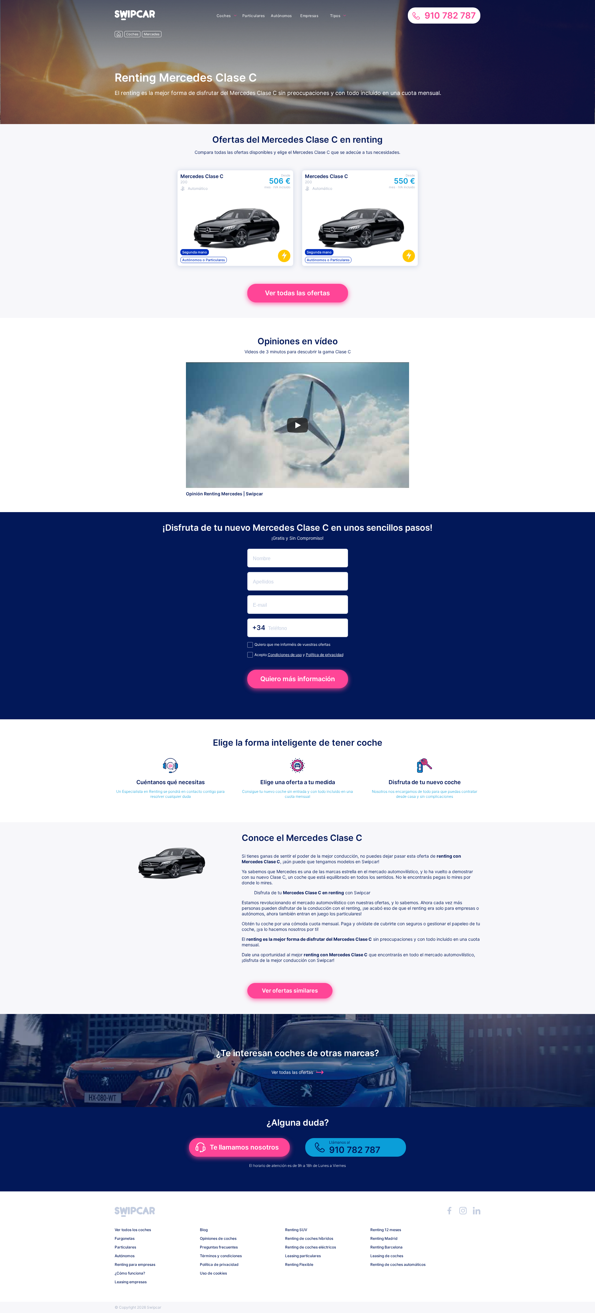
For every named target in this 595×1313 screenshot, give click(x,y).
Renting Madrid (384, 1238)
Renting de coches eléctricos (310, 1247)
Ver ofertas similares (290, 990)
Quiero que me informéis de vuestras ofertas (292, 644)
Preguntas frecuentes (219, 1247)
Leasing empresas (131, 1282)
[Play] (297, 425)
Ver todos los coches (133, 1229)
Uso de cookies (213, 1273)
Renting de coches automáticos (397, 1264)
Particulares (253, 15)
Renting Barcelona (386, 1247)
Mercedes (152, 34)
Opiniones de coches (218, 1238)
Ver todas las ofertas (297, 293)
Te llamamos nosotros (244, 1147)
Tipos (335, 15)
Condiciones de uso (285, 654)
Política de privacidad (324, 654)
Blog (204, 1229)
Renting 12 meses (385, 1229)
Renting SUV (296, 1229)
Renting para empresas (135, 1264)
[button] (135, 18)
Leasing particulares (303, 1255)
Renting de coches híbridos (309, 1238)
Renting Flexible (299, 1264)
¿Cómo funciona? (130, 1273)
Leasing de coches (386, 1255)
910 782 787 (450, 15)
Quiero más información (297, 679)
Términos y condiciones (221, 1255)
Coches (224, 15)
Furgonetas (124, 1238)
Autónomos (281, 15)
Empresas (309, 15)
